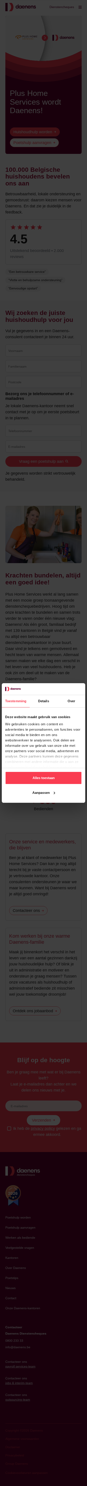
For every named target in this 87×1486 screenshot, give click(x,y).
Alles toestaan (44, 778)
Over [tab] (71, 701)
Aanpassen (41, 793)
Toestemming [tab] (15, 701)
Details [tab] (43, 701)
